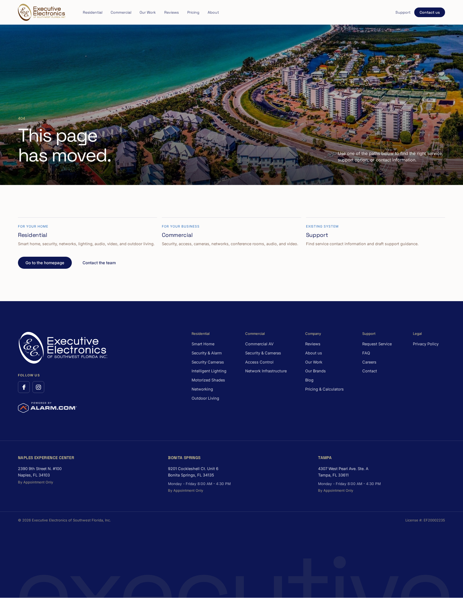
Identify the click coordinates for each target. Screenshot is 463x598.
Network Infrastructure (266, 371)
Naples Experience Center (46, 457)
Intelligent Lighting (209, 371)
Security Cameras (208, 362)
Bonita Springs (184, 457)
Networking (202, 389)
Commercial (121, 12)
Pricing (193, 12)
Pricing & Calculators (324, 389)
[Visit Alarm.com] (47, 407)
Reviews (171, 12)
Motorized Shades (208, 380)
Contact (369, 371)
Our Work (148, 12)
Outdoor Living (205, 398)
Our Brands (315, 371)
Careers (369, 362)
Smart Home (203, 344)
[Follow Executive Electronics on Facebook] (24, 387)
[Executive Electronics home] (41, 12)
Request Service (377, 344)
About (213, 12)
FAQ (366, 353)
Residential (92, 12)
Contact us (430, 12)
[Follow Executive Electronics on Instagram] (38, 387)
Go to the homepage (44, 262)
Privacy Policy (426, 344)
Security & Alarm (207, 353)
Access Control (259, 362)
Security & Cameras (263, 353)
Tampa (325, 457)
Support (402, 12)
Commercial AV (259, 344)
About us (313, 353)
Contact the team (99, 262)
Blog (309, 380)
